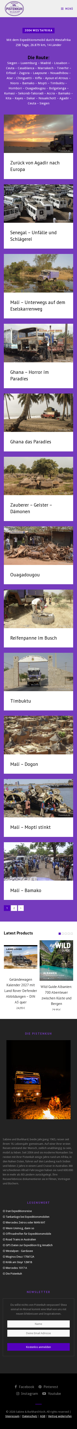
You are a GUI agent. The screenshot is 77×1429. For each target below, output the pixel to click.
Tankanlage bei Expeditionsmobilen (27, 1216)
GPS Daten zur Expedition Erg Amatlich (29, 1245)
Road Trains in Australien (21, 1239)
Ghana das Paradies (30, 442)
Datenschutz (29, 1416)
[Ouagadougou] (38, 545)
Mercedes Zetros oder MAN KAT (25, 1222)
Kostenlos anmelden (38, 1347)
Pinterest (50, 1387)
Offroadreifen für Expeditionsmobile (28, 1233)
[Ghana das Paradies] (38, 413)
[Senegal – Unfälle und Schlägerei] (38, 203)
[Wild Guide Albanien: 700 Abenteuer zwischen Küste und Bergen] (56, 960)
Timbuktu (20, 701)
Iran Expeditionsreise (19, 1211)
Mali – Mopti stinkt (30, 827)
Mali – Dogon (24, 764)
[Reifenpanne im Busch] (38, 609)
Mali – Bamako (25, 890)
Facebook (26, 1387)
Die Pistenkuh (14, 1273)
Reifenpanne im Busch (33, 638)
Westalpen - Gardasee (19, 1250)
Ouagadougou (25, 575)
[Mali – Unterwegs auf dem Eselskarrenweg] (38, 273)
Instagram (29, 1393)
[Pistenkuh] (14, 8)
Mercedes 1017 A (16, 1267)
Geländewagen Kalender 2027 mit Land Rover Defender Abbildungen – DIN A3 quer (20, 991)
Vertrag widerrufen (60, 1416)
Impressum (12, 1416)
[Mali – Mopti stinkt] (38, 798)
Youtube (54, 1393)
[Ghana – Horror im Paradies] (38, 343)
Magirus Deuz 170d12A (20, 1256)
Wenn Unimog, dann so (20, 1228)
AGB (42, 1416)
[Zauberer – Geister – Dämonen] (38, 476)
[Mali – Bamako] (38, 861)
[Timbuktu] (38, 672)
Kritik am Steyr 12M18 (19, 1262)
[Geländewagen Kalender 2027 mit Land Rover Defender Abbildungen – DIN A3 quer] (20, 957)
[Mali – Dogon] (38, 735)
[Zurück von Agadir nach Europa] (38, 134)
